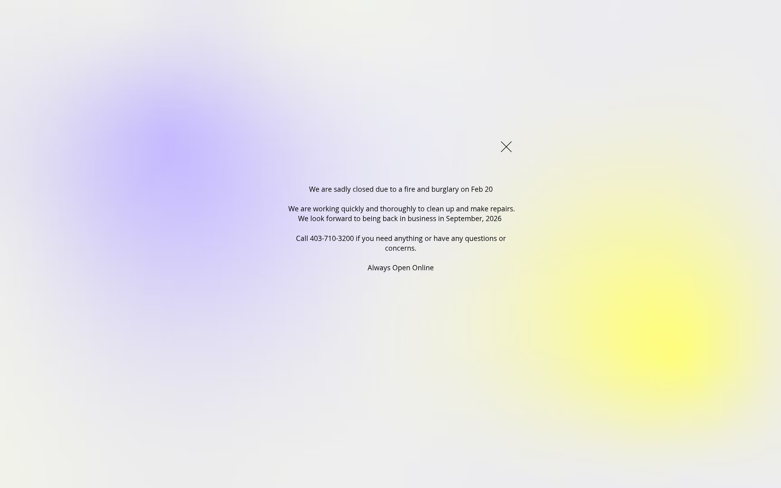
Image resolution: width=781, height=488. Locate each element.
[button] (506, 146)
